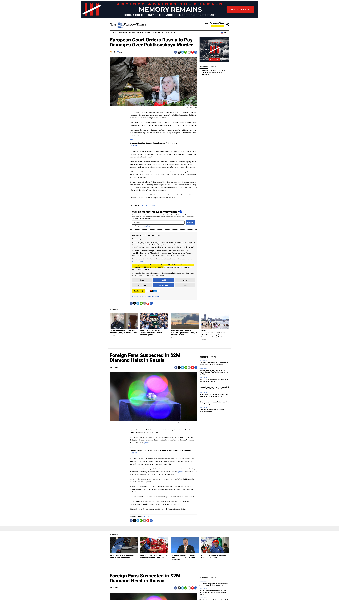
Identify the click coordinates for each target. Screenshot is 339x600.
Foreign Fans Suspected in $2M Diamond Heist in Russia (145, 357)
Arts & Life (156, 32)
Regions (132, 32)
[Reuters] (111, 52)
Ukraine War (123, 32)
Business (140, 32)
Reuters (118, 51)
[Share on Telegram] (182, 52)
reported (146, 442)
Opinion (148, 32)
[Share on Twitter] (179, 52)
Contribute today (217, 26)
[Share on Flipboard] (192, 52)
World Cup (146, 517)
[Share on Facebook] (175, 52)
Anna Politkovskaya (149, 205)
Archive (174, 32)
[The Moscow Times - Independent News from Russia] (128, 24)
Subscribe (190, 222)
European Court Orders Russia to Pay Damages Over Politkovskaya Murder (151, 42)
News (115, 32)
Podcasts (165, 32)
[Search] (228, 33)
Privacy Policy (147, 226)
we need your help (138, 261)
